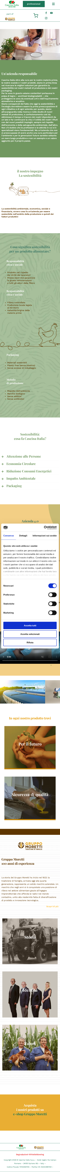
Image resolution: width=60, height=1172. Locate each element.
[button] (30, 456)
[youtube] (51, 13)
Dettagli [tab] (23, 535)
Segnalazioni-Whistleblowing (30, 1154)
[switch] (52, 594)
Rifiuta (30, 642)
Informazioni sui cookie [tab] (45, 535)
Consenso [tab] (8, 535)
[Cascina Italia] (12, 2)
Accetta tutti (30, 625)
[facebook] (46, 13)
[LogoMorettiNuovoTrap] (30, 843)
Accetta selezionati (30, 634)
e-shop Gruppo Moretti (30, 1114)
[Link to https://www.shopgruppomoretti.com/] (35, 15)
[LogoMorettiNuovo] (10, 18)
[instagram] (46, 18)
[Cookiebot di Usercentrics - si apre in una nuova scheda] (44, 527)
